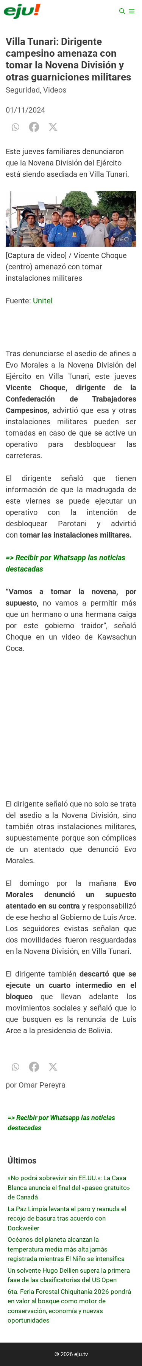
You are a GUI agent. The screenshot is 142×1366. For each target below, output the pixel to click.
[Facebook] (34, 127)
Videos (54, 89)
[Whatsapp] (15, 127)
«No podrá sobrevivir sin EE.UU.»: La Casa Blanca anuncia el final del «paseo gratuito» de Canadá (69, 1187)
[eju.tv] (22, 11)
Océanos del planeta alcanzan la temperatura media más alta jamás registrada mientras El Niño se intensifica (66, 1249)
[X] (53, 127)
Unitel (43, 300)
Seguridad (23, 89)
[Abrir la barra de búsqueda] (122, 11)
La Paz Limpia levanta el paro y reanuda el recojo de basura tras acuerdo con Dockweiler (67, 1218)
